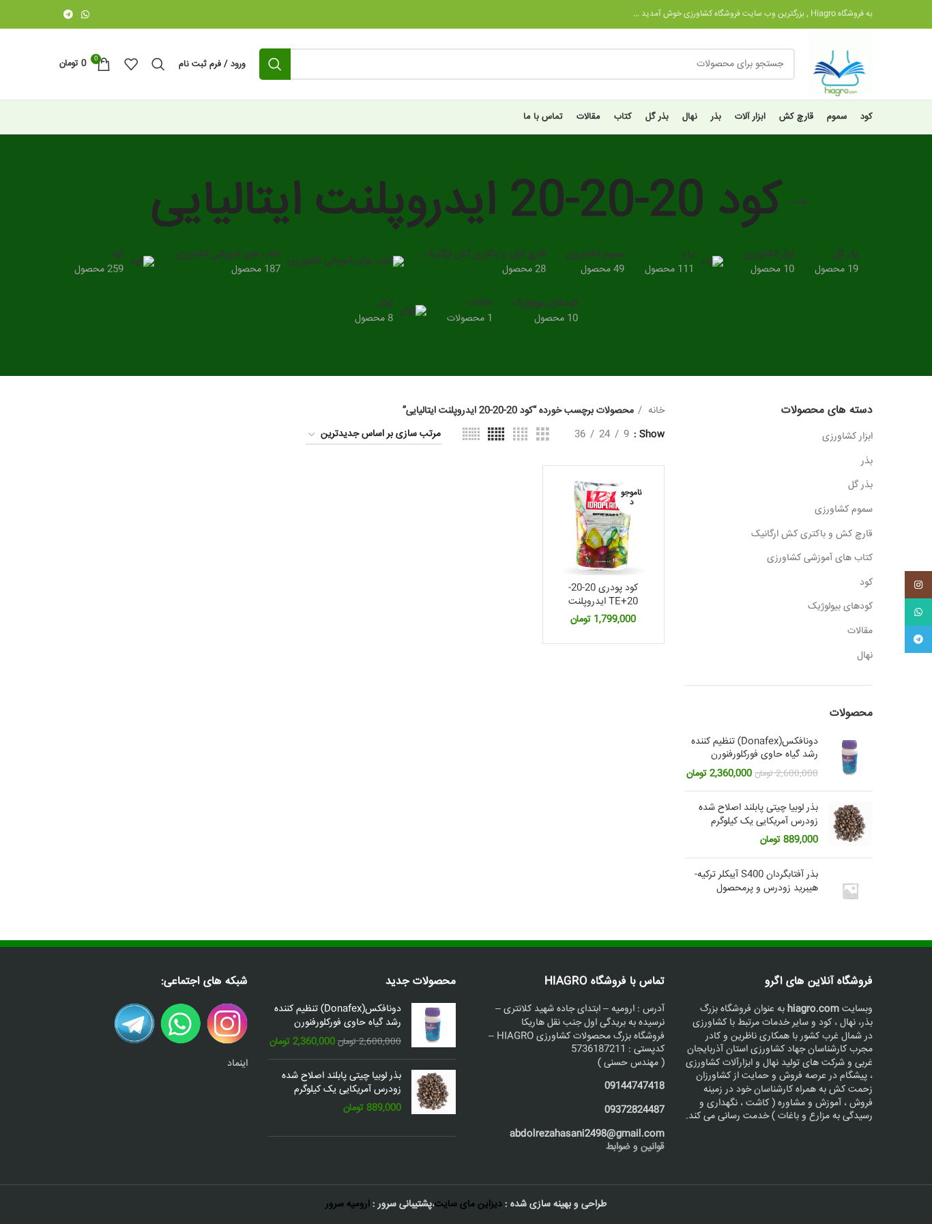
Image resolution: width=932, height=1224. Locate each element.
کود (866, 582)
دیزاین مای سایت (468, 1204)
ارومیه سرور (347, 1204)
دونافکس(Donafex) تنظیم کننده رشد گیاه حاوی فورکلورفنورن (754, 748)
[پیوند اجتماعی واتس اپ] (85, 14)
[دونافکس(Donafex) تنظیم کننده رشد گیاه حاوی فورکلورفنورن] (850, 758)
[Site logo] (841, 64)
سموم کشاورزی (844, 509)
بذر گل (860, 485)
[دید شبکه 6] (471, 435)
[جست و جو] (275, 64)
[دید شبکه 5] (496, 435)
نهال (865, 655)
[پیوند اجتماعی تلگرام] (68, 14)
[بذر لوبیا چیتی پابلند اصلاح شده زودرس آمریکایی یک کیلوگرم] (850, 824)
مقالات (860, 631)
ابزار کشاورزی (847, 436)
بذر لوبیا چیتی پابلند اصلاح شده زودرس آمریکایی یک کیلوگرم (758, 815)
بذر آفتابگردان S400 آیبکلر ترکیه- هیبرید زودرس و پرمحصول (756, 882)
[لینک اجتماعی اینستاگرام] (918, 584)
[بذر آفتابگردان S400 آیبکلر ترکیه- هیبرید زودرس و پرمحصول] (850, 891)
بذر (867, 461)
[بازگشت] (799, 203)
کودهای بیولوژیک (840, 606)
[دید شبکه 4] (520, 435)
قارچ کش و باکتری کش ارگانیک (812, 534)
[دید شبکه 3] (542, 435)
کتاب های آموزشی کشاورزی (820, 558)
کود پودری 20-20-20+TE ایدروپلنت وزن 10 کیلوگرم (603, 601)
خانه (655, 410)
